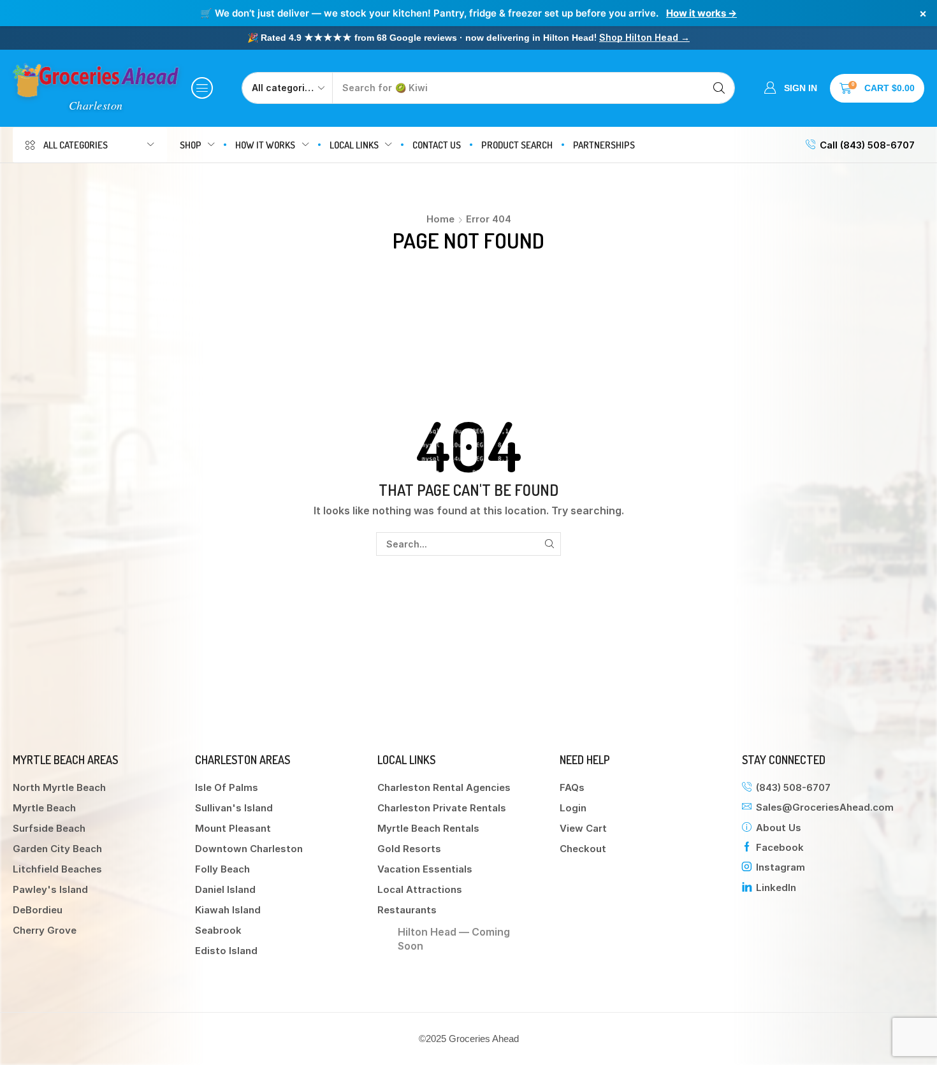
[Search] (719, 88)
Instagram (780, 867)
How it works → (701, 13)
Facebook (780, 847)
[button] (202, 88)
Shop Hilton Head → (644, 37)
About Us (778, 828)
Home (440, 219)
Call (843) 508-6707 (867, 145)
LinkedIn (776, 887)
